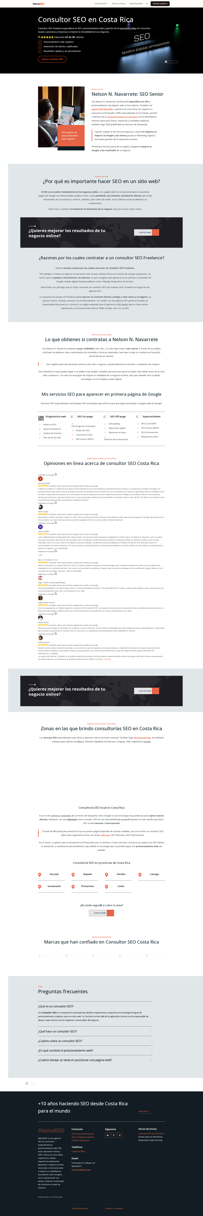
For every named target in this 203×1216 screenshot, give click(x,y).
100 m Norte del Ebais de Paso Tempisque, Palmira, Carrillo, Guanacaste (83, 1137)
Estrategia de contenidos (83, 426)
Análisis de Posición (52, 433)
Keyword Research (52, 429)
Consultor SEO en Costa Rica (151, 1133)
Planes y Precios (119, 4)
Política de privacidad (80, 1208)
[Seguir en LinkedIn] (107, 1135)
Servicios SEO (100, 4)
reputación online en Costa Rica (122, 117)
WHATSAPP (143, 1111)
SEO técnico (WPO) (85, 439)
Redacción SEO (83, 430)
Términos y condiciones (114, 1208)
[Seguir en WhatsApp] (119, 1135)
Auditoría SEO (49, 424)
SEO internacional (149, 432)
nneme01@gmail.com (81, 1169)
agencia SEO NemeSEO (102, 109)
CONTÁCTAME (145, 232)
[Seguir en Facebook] (113, 1135)
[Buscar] (147, 3)
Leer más (107, 659)
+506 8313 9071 (78, 1151)
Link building (114, 423)
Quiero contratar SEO (52, 59)
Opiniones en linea (117, 432)
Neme (39, 3)
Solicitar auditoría (160, 4)
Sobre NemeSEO (136, 4)
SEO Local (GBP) (148, 423)
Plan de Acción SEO (52, 437)
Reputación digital (117, 428)
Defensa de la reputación (116, 439)
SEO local (105, 835)
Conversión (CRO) (84, 434)
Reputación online (149, 436)
